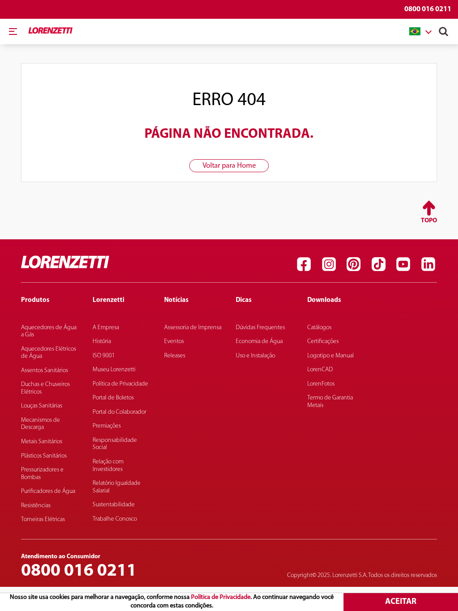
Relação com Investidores (108, 465)
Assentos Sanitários (44, 370)
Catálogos (319, 327)
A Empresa (106, 327)
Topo (429, 220)
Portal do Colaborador (119, 412)
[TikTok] (378, 264)
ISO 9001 (104, 355)
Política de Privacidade (220, 597)
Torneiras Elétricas (43, 519)
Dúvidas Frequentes (260, 327)
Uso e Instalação (255, 355)
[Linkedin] (428, 264)
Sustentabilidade (114, 504)
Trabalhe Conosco (115, 519)
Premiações (107, 426)
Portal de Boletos (113, 398)
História (102, 341)
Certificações (323, 341)
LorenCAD (320, 369)
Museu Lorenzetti (114, 369)
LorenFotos (321, 384)
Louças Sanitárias (41, 406)
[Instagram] (329, 264)
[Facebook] (304, 264)
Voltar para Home (229, 166)
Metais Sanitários (41, 441)
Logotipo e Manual (330, 355)
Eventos (174, 341)
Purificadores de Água (48, 491)
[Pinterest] (354, 264)
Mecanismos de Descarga (40, 424)
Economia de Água (259, 341)
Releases (174, 355)
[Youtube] (403, 264)
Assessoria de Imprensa (192, 327)
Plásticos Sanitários (44, 456)
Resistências (36, 505)
